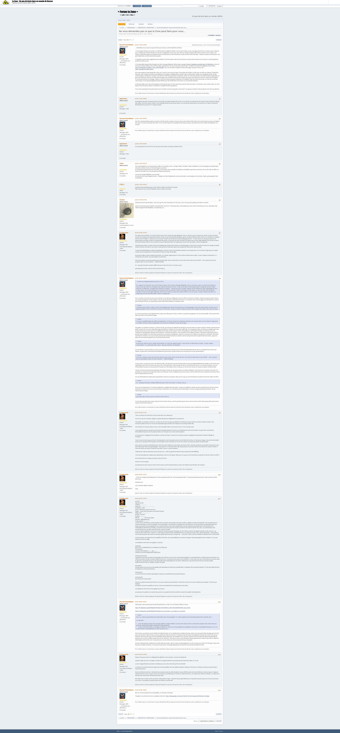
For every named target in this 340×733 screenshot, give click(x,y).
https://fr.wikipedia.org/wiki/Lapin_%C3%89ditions (200, 64)
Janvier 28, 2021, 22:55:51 (141, 601)
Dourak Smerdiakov (127, 45)
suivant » (218, 35)
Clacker (122, 200)
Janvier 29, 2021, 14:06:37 (141, 690)
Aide (216, 731)
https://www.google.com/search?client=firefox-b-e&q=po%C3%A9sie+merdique (187, 696)
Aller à (195, 721)
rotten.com (179, 242)
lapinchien (123, 99)
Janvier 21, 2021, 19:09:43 (141, 98)
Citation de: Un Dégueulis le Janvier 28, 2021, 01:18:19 (150, 281)
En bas (120, 40)
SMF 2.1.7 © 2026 (121, 731)
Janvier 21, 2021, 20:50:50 (141, 118)
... (132, 40)
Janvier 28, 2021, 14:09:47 (141, 278)
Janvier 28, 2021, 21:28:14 (141, 498)
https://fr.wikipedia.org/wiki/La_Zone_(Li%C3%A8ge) (149, 67)
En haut (121, 714)
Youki (122, 163)
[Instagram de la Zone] (120, 111)
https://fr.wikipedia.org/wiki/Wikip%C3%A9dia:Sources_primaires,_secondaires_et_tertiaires (160, 611)
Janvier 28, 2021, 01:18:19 (141, 232)
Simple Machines (128, 731)
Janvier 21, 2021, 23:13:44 (141, 199)
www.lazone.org (145, 519)
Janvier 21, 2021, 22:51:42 (141, 163)
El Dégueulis (124, 233)
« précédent (211, 35)
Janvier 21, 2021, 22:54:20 (141, 184)
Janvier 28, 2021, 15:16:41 (141, 474)
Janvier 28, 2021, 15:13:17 (141, 412)
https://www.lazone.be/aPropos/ (144, 69)
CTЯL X (122, 184)
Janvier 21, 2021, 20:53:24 (141, 143)
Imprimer (218, 40)
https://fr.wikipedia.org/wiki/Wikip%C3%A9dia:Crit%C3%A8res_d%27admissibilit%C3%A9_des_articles (162, 608)
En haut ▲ (220, 731)
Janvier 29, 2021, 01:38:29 (141, 654)
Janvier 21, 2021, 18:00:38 (141, 44)
